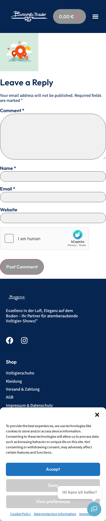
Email (7, 189)
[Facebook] (9, 340)
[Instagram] (24, 340)
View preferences (53, 501)
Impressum (87, 514)
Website (8, 210)
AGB (10, 397)
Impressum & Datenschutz (29, 405)
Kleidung (14, 381)
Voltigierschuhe (20, 373)
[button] (97, 415)
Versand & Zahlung (22, 389)
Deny (53, 485)
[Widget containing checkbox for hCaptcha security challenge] (44, 238)
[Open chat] (94, 509)
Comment (12, 110)
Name (8, 168)
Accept (53, 469)
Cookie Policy (20, 514)
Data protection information (55, 514)
